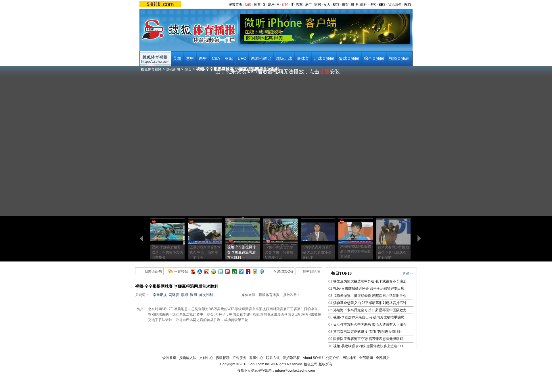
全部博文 (383, 358)
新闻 (248, 5)
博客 (372, 5)
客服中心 (256, 358)
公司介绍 (333, 358)
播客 (345, 5)
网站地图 (349, 358)
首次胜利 (206, 295)
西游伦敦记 (261, 58)
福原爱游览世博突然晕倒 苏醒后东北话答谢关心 (370, 296)
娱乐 (271, 5)
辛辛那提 (160, 295)
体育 (257, 5)
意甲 (190, 58)
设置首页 (169, 358)
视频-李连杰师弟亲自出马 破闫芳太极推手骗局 (368, 317)
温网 (193, 295)
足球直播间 (324, 58)
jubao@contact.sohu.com (295, 370)
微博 (354, 5)
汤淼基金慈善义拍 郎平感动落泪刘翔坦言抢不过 (370, 303)
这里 (324, 72)
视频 (336, 5)
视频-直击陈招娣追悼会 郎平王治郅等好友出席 (368, 289)
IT (292, 5)
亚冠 (229, 58)
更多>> (407, 274)
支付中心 (206, 358)
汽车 (299, 5)
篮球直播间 (349, 58)
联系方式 (273, 358)
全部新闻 (366, 358)
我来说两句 (153, 272)
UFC (242, 58)
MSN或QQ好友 (280, 272)
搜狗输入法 (187, 358)
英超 (177, 58)
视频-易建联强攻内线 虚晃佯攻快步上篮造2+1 (368, 346)
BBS (382, 5)
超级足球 (284, 58)
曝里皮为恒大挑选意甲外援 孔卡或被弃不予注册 (370, 281)
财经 (284, 5)
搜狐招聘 (223, 358)
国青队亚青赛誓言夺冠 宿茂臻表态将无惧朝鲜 (368, 339)
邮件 (363, 5)
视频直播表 (399, 58)
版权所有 (325, 364)
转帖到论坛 (311, 272)
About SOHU (313, 358)
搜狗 (407, 5)
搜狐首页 (235, 5)
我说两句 (395, 5)
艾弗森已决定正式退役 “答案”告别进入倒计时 (367, 332)
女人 (326, 5)
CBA (216, 58)
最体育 (303, 58)
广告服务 (239, 358)
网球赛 (174, 295)
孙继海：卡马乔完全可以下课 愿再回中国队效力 (370, 310)
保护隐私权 (291, 358)
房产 (308, 5)
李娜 (184, 295)
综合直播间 (374, 58)
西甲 (203, 58)
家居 (317, 5)
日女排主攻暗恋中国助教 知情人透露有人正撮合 (370, 324)
